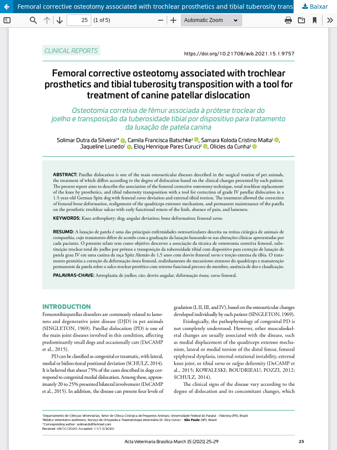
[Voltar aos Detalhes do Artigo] (6, 6)
